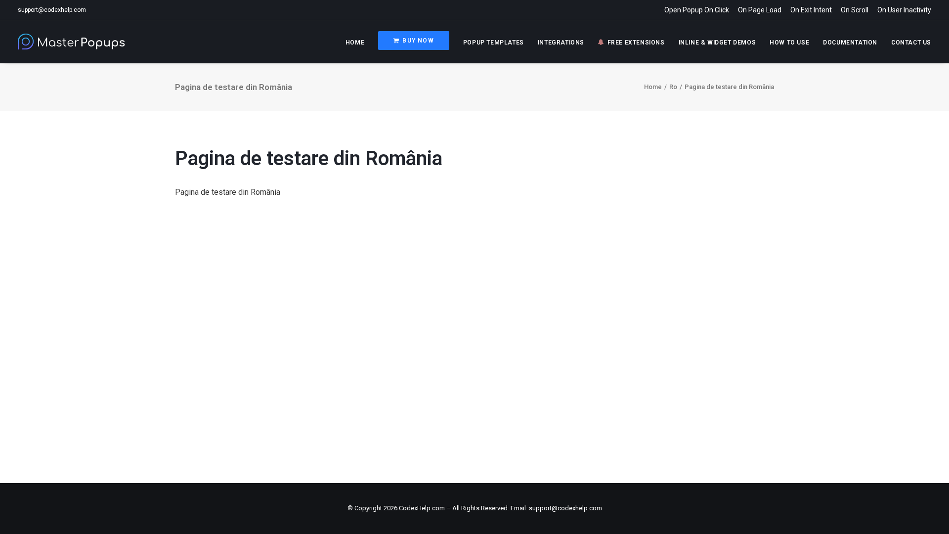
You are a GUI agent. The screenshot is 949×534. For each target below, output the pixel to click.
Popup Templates (493, 42)
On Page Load (759, 10)
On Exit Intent (811, 10)
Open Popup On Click (696, 10)
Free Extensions (636, 42)
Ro (673, 86)
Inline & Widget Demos (717, 42)
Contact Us (911, 42)
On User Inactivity (904, 10)
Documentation (850, 42)
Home (354, 42)
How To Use (789, 42)
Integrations (561, 42)
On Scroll (854, 10)
